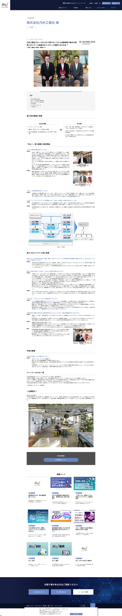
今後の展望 (33, 103)
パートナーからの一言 (36, 105)
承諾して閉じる (76, 614)
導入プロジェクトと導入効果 (37, 102)
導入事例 (76, 7)
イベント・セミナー (101, 7)
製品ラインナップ (30, 605)
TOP (93, 606)
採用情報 (91, 3)
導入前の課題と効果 (35, 99)
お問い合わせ (114, 3)
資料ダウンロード (106, 3)
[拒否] (96, 611)
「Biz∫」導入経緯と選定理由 (37, 100)
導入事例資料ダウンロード (61, 460)
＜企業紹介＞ (34, 106)
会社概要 (96, 3)
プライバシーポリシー (48, 610)
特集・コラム (88, 7)
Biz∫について (38, 605)
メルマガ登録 (82, 605)
